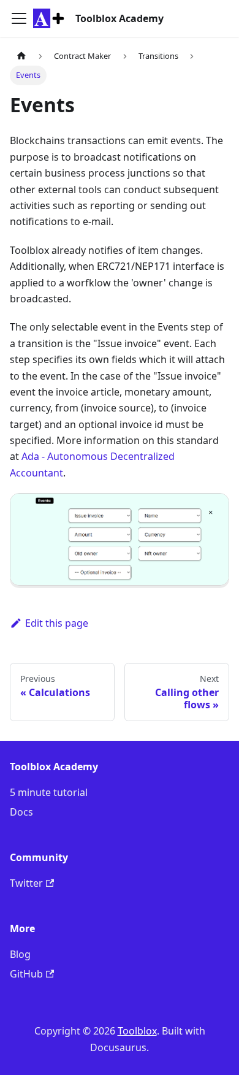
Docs (21, 812)
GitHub (26, 974)
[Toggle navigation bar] (19, 18)
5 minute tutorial (49, 792)
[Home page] (21, 56)
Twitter (26, 883)
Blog (20, 954)
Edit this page (56, 623)
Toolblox (137, 1031)
